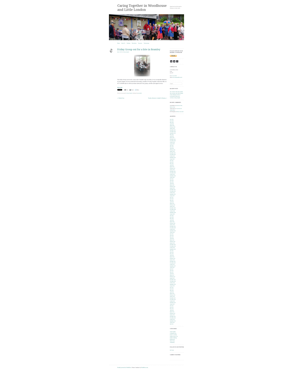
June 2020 (172, 217)
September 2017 (173, 266)
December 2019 (173, 226)
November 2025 (173, 131)
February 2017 (172, 276)
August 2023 (172, 159)
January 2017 (172, 278)
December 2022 (173, 171)
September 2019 (173, 230)
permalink (140, 93)
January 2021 (172, 206)
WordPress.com (144, 367)
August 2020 (172, 214)
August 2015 (172, 304)
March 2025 (172, 137)
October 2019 (172, 229)
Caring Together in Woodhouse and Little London (142, 8)
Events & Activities (173, 334)
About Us (123, 43)
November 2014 (173, 317)
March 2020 (172, 221)
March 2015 (172, 311)
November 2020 (173, 209)
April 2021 (172, 201)
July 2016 (171, 287)
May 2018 (172, 253)
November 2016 (173, 281)
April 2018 (172, 255)
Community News (173, 333)
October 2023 (172, 156)
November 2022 (173, 172)
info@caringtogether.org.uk (177, 77)
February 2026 (172, 127)
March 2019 (172, 240)
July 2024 (171, 145)
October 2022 (172, 174)
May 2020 (172, 218)
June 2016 (172, 288)
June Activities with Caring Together (176, 93)
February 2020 (172, 223)
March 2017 (172, 275)
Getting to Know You (174, 336)
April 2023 (172, 165)
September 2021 (173, 194)
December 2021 (173, 189)
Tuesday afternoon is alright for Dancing (157, 98)
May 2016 (172, 290)
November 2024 (173, 140)
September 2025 (173, 133)
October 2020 (172, 211)
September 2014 (173, 321)
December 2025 (173, 130)
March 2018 (172, 256)
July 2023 (171, 160)
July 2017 (171, 269)
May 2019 (172, 237)
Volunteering (146, 43)
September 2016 (173, 284)
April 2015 (172, 310)
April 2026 (172, 123)
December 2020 (173, 207)
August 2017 (172, 267)
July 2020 (171, 215)
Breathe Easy (120, 98)
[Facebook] (177, 62)
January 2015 (172, 314)
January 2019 (172, 243)
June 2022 (172, 180)
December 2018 (173, 244)
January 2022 (172, 188)
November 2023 (173, 154)
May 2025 (172, 134)
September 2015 (173, 302)
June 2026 (172, 120)
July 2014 (171, 324)
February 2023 (172, 168)
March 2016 (172, 293)
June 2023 (172, 162)
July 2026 (171, 119)
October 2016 (172, 282)
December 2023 (173, 152)
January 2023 (172, 169)
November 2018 (173, 246)
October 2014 (172, 319)
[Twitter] (174, 62)
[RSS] (171, 62)
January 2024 (172, 151)
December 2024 (173, 139)
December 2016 (173, 279)
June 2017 (172, 270)
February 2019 (172, 241)
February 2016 (172, 295)
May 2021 (172, 200)
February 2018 (172, 258)
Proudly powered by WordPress (124, 367)
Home (118, 43)
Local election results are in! (175, 96)
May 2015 (172, 308)
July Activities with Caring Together (176, 91)
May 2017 (172, 272)
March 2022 (172, 185)
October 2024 (172, 142)
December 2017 (173, 261)
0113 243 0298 (174, 75)
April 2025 (172, 136)
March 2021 (172, 203)
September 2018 (173, 249)
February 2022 (172, 186)
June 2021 (172, 198)
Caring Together (126, 52)
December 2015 (173, 298)
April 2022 (172, 183)
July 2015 (171, 305)
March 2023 (172, 166)
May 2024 (172, 146)
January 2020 (172, 224)
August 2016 (172, 285)
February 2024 (172, 149)
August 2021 (172, 195)
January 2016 (172, 296)
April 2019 (172, 238)
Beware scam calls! (180, 111)
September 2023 (173, 157)
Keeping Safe (172, 339)
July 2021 (171, 197)
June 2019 (172, 235)
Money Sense (172, 340)
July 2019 (171, 233)
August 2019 (172, 232)
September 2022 (173, 175)
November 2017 (173, 262)
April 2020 (172, 220)
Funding (128, 43)
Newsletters (134, 43)
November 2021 (173, 191)
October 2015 (172, 301)
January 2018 (172, 259)
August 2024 (172, 143)
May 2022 (172, 182)
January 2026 (172, 128)
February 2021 (172, 204)
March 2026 (172, 125)
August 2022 (172, 177)
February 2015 (172, 313)
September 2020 (173, 212)
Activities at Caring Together (175, 97)
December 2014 (173, 316)
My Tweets (172, 350)
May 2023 (172, 163)
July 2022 (171, 178)
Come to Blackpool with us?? (175, 94)
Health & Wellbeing (173, 337)
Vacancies (140, 43)
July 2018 (171, 250)
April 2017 (172, 273)
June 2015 (172, 307)
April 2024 (172, 148)
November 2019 (173, 227)
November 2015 (173, 299)
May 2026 (172, 122)
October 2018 (172, 247)
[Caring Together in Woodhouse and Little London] (146, 27)
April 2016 (172, 291)
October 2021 (172, 192)
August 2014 (172, 322)
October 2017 (172, 264)
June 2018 (172, 252)
